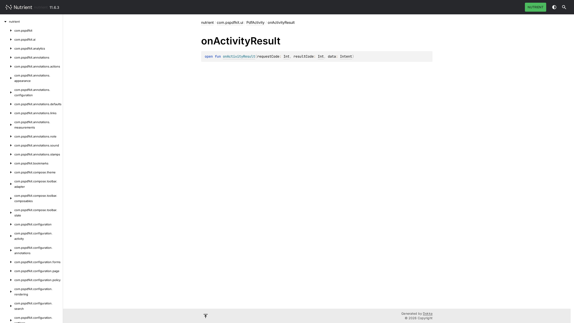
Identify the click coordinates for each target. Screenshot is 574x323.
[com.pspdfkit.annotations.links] (7, 113)
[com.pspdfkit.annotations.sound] (7, 145)
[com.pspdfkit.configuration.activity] (7, 236)
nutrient (41, 7)
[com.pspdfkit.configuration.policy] (7, 279)
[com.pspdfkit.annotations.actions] (7, 66)
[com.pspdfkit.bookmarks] (7, 163)
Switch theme (554, 7)
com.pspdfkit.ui (230, 22)
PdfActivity (255, 22)
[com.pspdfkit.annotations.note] (7, 136)
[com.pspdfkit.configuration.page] (7, 270)
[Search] (564, 7)
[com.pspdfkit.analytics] (7, 48)
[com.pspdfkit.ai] (7, 39)
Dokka (428, 313)
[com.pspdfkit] (7, 30)
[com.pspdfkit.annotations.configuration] (7, 92)
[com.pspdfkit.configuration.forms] (7, 262)
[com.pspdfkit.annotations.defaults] (7, 104)
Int (286, 56)
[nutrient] (4, 21)
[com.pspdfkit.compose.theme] (7, 172)
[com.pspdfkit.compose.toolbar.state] (7, 212)
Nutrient (536, 7)
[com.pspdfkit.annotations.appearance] (7, 78)
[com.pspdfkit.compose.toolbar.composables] (7, 198)
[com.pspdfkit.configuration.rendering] (7, 291)
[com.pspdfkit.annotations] (7, 57)
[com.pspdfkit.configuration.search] (7, 306)
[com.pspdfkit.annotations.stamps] (7, 154)
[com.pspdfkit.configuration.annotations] (7, 250)
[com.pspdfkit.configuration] (7, 224)
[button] (564, 7)
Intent (346, 56)
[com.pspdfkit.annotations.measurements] (7, 125)
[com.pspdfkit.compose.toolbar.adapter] (7, 184)
